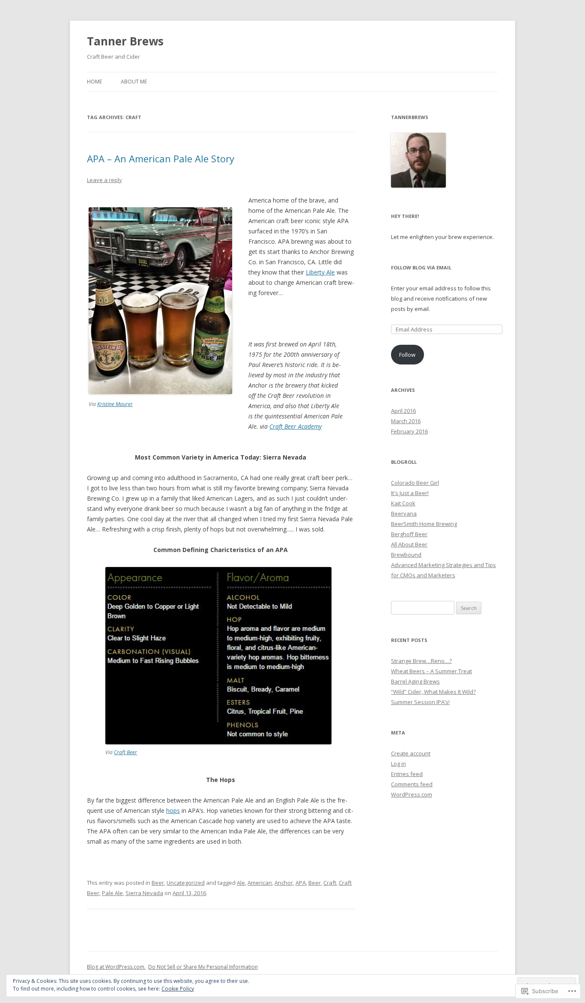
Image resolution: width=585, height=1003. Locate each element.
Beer (158, 883)
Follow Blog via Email (421, 267)
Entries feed (407, 774)
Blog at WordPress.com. (116, 966)
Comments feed (412, 784)
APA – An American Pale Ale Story (160, 158)
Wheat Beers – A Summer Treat (431, 671)
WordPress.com (411, 794)
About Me (134, 81)
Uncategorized (186, 883)
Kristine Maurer (115, 404)
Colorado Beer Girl (415, 483)
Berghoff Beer (409, 534)
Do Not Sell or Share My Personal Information (203, 966)
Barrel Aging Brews (415, 681)
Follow (407, 354)
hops (173, 810)
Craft (329, 883)
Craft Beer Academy (295, 426)
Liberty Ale (320, 272)
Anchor (284, 883)
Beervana (404, 513)
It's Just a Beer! (410, 493)
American (260, 883)
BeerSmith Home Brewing (424, 524)
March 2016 (406, 421)
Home (94, 81)
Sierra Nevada (144, 893)
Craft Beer (125, 752)
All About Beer (409, 544)
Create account (410, 753)
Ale (241, 883)
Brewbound (406, 554)
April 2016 (403, 411)
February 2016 (409, 431)
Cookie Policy (177, 988)
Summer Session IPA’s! (420, 702)
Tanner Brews (125, 41)
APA (300, 883)
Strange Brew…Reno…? (421, 661)
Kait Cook (403, 503)
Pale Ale (112, 893)
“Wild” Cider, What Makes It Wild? (433, 692)
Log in (398, 763)
